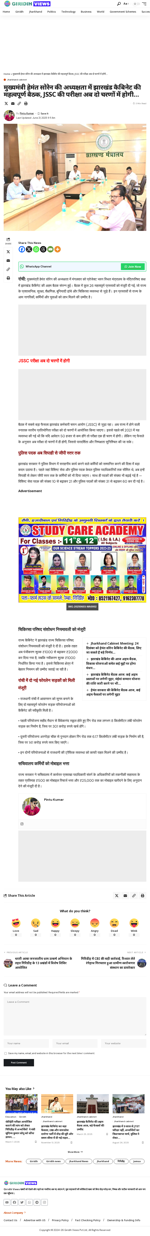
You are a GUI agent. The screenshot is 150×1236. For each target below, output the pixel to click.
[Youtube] (7, 1202)
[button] (119, 4)
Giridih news (53, 1161)
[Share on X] (6, 103)
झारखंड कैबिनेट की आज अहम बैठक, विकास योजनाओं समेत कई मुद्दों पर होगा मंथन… (111, 663)
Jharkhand (46, 1116)
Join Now (134, 267)
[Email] (12, 103)
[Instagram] (22, 824)
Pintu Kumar (27, 113)
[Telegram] (37, 1202)
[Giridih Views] (27, 3)
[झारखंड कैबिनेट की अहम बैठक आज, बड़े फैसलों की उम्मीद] (93, 1103)
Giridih (22, 1116)
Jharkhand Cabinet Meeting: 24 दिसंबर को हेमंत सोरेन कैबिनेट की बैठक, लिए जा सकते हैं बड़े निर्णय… (113, 647)
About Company (14, 1212)
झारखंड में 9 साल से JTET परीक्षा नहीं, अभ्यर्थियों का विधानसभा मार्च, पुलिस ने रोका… (126, 1131)
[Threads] (43, 249)
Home (7, 74)
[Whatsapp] (36, 249)
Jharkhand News (78, 1161)
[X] (29, 249)
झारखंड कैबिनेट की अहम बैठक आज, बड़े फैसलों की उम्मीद (90, 1125)
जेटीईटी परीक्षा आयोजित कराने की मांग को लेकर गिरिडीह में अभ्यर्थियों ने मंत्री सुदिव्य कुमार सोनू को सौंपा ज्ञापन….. (20, 1129)
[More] (57, 249)
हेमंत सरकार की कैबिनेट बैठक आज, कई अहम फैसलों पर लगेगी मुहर (113, 692)
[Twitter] (22, 1202)
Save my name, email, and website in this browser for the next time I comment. (51, 1053)
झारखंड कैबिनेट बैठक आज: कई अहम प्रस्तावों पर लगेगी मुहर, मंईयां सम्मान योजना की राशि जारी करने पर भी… (113, 679)
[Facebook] (22, 249)
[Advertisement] (75, 43)
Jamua (137, 1161)
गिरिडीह (121, 1161)
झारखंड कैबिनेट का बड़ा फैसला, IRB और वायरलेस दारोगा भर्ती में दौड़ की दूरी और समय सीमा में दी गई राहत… (57, 1131)
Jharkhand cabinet (17, 80)
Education (10, 1116)
